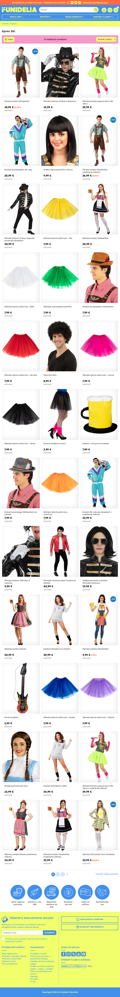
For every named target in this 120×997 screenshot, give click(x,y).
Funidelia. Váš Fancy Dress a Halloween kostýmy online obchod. (19, 9)
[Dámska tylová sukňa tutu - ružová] (99, 346)
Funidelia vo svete (38, 953)
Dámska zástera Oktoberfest (95, 649)
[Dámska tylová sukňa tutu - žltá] (60, 209)
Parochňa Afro (49, 375)
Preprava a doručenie (11, 958)
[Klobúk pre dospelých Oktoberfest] (99, 277)
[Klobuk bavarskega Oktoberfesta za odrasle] (21, 482)
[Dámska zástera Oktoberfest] (99, 619)
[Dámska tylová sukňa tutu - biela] (21, 277)
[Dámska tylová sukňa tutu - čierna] (21, 414)
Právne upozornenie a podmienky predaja (40, 957)
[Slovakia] (63, 954)
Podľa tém (15, 17)
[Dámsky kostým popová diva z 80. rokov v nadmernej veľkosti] (99, 756)
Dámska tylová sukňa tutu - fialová (98, 717)
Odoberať (49, 932)
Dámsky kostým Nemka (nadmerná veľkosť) (20, 855)
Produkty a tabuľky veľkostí (14, 956)
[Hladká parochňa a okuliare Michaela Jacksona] (99, 551)
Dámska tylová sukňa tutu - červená (20, 375)
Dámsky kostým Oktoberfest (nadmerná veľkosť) (56, 855)
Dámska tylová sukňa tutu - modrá (59, 717)
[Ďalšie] (67, 874)
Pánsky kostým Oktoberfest (16, 101)
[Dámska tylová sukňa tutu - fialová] (99, 688)
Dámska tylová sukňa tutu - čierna (19, 443)
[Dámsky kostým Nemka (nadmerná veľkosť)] (21, 825)
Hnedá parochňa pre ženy (16, 786)
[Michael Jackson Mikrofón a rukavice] (21, 551)
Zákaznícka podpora (91, 919)
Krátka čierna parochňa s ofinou (58, 169)
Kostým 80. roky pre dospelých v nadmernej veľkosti (97, 513)
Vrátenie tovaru (9, 961)
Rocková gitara (11, 717)
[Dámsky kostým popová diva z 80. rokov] (99, 72)
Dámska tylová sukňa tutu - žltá (57, 238)
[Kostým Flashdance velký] (60, 756)
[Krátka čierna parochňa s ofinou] (60, 140)
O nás (33, 981)
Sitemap (34, 976)
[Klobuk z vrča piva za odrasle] (99, 414)
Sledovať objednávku (91, 927)
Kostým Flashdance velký (55, 786)
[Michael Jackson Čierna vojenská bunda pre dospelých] (21, 209)
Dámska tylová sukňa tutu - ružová (98, 375)
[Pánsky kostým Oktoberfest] (21, 72)
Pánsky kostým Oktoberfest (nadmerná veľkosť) (94, 170)
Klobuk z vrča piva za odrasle (95, 443)
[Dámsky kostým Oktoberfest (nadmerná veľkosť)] (60, 825)
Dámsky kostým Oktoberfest (95, 238)
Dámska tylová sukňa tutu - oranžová (55, 513)
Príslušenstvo (73, 17)
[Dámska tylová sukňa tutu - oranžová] (60, 482)
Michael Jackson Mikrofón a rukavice (17, 581)
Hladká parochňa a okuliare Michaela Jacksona (94, 581)
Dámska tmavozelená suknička (57, 306)
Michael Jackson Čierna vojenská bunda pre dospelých (19, 239)
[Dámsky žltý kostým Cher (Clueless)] (99, 825)
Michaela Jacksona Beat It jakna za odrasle (59, 581)
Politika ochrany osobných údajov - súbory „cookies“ (42, 967)
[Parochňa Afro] (60, 346)
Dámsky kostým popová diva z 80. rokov (97, 102)
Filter (10, 39)
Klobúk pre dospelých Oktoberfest (97, 306)
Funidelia (5, 24)
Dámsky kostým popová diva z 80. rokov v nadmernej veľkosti (97, 787)
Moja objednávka (9, 953)
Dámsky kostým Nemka (15, 649)
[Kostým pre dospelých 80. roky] (21, 140)
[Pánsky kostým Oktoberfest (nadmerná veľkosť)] (99, 140)
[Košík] (115, 10)
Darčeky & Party (103, 17)
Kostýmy (44, 17)
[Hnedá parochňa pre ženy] (21, 756)
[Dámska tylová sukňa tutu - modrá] (60, 688)
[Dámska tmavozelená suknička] (60, 277)
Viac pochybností (9, 964)
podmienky (10, 941)
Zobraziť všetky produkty (107, 874)
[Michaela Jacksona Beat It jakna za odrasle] (60, 551)
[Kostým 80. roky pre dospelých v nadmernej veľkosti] (99, 482)
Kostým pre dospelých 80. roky (18, 169)
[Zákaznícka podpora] (109, 10)
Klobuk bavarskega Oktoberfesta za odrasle (20, 513)
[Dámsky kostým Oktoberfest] (99, 209)
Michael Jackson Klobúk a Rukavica (59, 101)
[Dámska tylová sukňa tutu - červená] (21, 346)
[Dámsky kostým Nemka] (21, 619)
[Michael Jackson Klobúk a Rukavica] (60, 72)
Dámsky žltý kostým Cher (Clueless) (98, 854)
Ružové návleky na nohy (54, 443)
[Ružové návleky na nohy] (60, 414)
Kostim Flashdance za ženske (56, 649)
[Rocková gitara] (21, 688)
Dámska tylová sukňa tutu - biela (19, 306)
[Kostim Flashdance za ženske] (60, 619)
